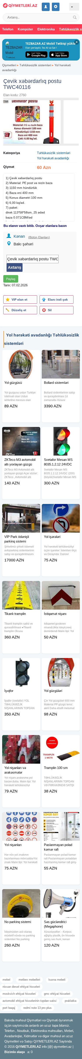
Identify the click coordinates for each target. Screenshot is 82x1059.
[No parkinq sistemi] (21, 894)
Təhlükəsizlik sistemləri (35, 65)
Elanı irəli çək (58, 299)
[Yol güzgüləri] (61, 663)
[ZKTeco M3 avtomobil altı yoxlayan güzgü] (21, 432)
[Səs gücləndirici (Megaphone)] (61, 894)
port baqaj (9, 1007)
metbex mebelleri (29, 979)
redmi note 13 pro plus (37, 1007)
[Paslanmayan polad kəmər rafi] (61, 817)
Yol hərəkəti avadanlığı (53, 158)
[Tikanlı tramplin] (21, 586)
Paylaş (10, 279)
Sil (50, 310)
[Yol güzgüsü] (21, 355)
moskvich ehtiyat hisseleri (19, 993)
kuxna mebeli (57, 979)
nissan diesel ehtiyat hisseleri (21, 986)
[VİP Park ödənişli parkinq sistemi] (21, 509)
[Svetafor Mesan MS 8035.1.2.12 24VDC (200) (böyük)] (61, 432)
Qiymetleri (9, 65)
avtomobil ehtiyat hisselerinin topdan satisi (29, 1000)
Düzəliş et (19, 310)
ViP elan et (19, 299)
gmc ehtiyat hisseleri (57, 993)
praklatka (70, 1000)
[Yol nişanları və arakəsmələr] (21, 740)
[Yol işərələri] (61, 509)
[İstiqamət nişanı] (61, 586)
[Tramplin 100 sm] (61, 740)
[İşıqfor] (21, 663)
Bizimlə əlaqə (14, 1052)
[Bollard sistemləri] (61, 355)
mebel (6, 979)
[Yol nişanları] (21, 817)
